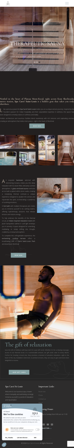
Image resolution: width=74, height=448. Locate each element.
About (40, 403)
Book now (41, 392)
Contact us (42, 399)
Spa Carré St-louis (33, 443)
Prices (40, 395)
